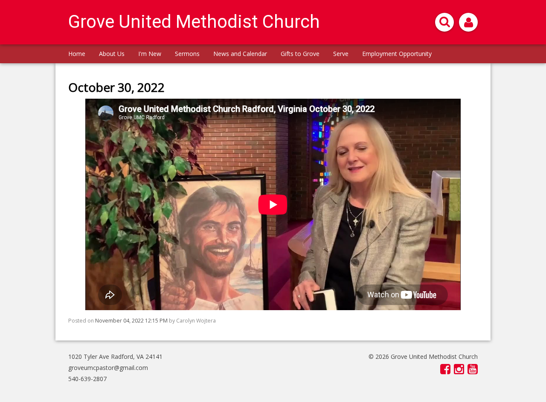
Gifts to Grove (300, 54)
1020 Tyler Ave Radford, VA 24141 (115, 356)
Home (76, 54)
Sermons (187, 54)
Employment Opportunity (397, 54)
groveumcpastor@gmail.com (108, 368)
